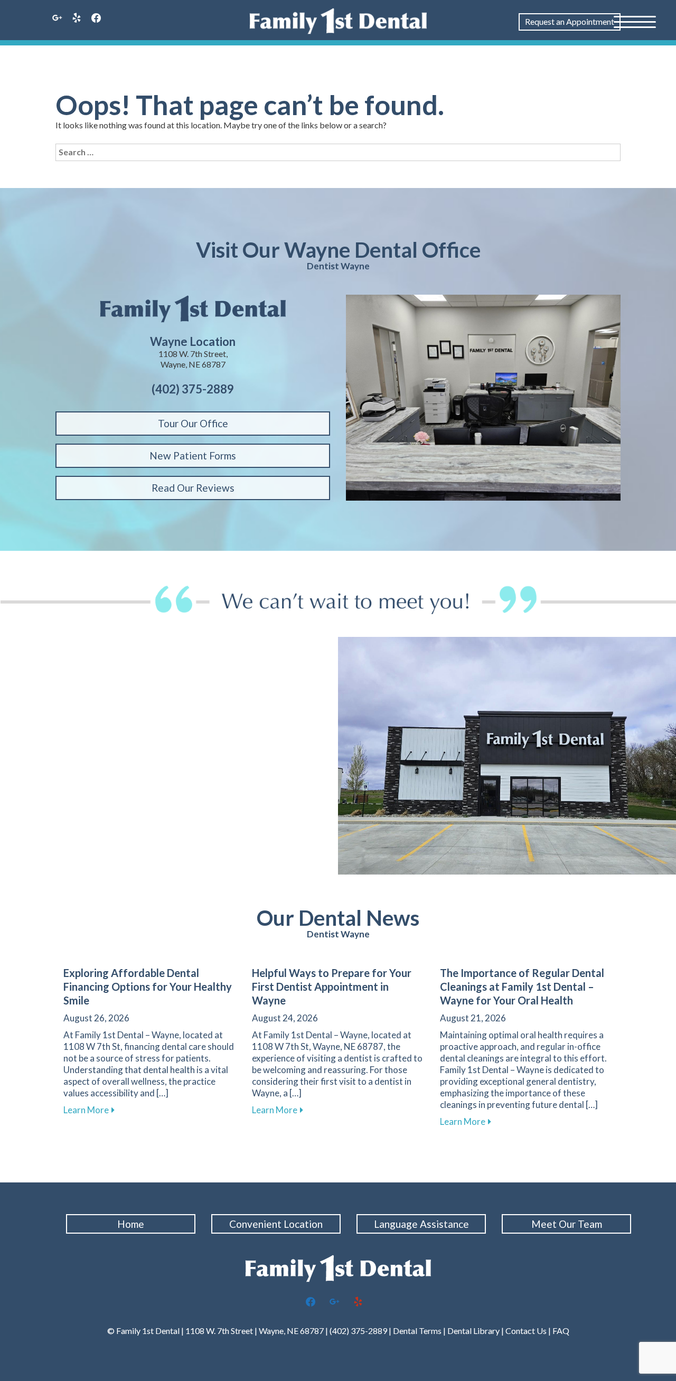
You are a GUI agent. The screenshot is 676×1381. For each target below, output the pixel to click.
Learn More (89, 1109)
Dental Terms (417, 1331)
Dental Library (473, 1331)
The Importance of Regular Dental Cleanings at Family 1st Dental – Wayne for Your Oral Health (522, 986)
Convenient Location (276, 1224)
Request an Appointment (569, 21)
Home (130, 1224)
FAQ (560, 1331)
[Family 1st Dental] (338, 21)
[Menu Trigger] (635, 21)
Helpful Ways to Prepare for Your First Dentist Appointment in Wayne (331, 986)
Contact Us (526, 1331)
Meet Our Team (566, 1224)
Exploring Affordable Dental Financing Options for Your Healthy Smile (147, 986)
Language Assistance (421, 1224)
